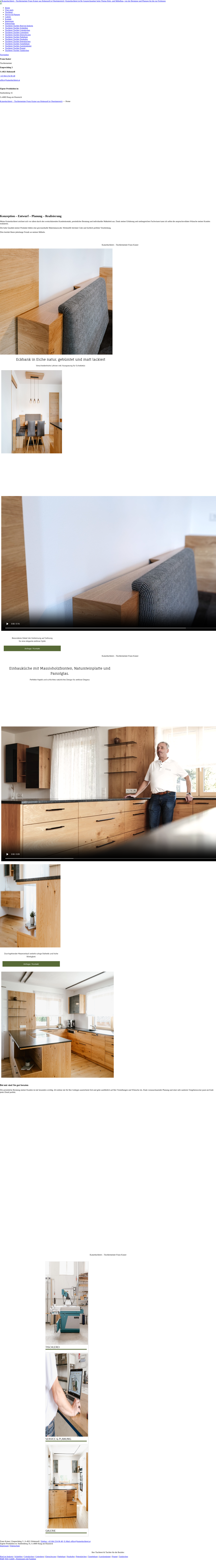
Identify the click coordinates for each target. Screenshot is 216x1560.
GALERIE (51, 1530)
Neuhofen (71, 1557)
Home (7, 8)
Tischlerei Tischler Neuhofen (16, 39)
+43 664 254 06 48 (7, 76)
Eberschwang (50, 1557)
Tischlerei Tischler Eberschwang (18, 35)
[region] (108, 157)
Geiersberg (39, 1557)
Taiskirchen (123, 1557)
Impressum (9, 21)
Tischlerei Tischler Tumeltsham (17, 44)
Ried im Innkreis (6, 1557)
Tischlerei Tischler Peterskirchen (17, 41)
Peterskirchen (81, 1557)
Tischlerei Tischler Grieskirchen (17, 30)
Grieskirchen (29, 1557)
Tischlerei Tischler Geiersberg (16, 32)
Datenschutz (10, 23)
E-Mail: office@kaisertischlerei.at (77, 1541)
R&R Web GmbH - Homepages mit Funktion (18, 1559)
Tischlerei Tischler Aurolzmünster (18, 46)
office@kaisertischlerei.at (10, 80)
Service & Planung (12, 14)
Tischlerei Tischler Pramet (15, 48)
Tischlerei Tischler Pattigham (16, 37)
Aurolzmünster (105, 1557)
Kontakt (8, 19)
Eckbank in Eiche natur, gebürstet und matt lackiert (60, 359)
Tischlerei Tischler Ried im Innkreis (19, 26)
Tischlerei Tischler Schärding (16, 28)
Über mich (9, 10)
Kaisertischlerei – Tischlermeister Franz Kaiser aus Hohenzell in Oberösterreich (31, 101)
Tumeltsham (93, 1557)
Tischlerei (9, 12)
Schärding (18, 1557)
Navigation (4, 55)
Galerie (8, 17)
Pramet (115, 1557)
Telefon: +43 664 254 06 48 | (52, 1541)
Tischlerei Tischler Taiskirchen (17, 50)
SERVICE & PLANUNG (58, 1439)
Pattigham (61, 1557)
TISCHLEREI (53, 1347)
